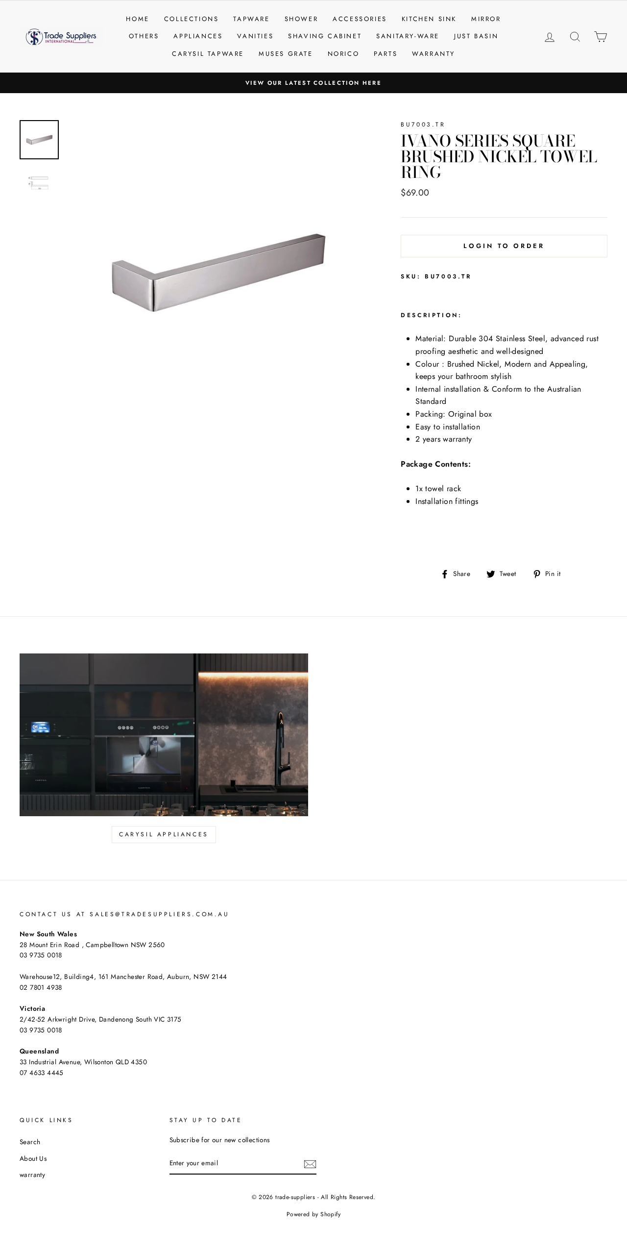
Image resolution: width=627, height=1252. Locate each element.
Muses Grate (286, 53)
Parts (385, 53)
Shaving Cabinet (325, 36)
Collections (191, 19)
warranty (32, 1174)
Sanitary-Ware (407, 36)
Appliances (197, 36)
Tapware (251, 19)
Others (144, 36)
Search (30, 1142)
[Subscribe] (310, 1163)
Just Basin (476, 36)
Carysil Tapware (208, 53)
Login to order (504, 245)
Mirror (486, 19)
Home (137, 19)
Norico (344, 53)
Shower (301, 19)
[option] (313, 82)
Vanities (255, 36)
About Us (33, 1158)
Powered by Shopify (313, 1214)
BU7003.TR (423, 124)
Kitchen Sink (429, 19)
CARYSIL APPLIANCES (164, 834)
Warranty (433, 53)
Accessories (360, 19)
